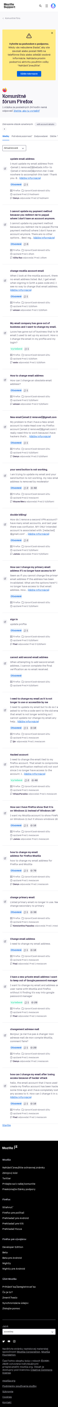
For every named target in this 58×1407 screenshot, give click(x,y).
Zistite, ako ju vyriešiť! (27, 110)
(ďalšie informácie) (30, 178)
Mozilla (9, 1148)
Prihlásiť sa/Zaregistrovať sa (19, 1286)
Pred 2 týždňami (40, 404)
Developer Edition (12, 1247)
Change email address (22, 938)
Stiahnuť (7, 1207)
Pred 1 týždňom (39, 310)
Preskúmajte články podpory (18, 1189)
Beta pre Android (12, 1257)
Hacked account (19, 754)
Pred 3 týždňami (37, 644)
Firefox (16, 190)
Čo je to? (7, 1292)
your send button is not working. (29, 469)
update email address (22, 158)
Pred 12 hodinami (40, 198)
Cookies (7, 1397)
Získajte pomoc (11, 1308)
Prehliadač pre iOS (12, 1223)
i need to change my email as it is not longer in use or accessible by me (31, 700)
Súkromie (7, 1391)
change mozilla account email (27, 270)
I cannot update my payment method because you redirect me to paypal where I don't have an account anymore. (32, 215)
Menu (46, 5)
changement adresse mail (24, 1029)
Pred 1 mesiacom (36, 741)
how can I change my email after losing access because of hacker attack (32, 1076)
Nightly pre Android (13, 1268)
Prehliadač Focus (12, 1229)
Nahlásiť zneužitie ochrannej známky (23, 1167)
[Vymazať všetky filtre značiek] (4, 129)
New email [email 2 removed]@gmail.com (33, 417)
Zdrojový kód (9, 1173)
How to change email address (27, 375)
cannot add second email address (29, 657)
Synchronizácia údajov (15, 1303)
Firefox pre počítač (13, 1212)
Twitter (6, 1178)
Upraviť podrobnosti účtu (37, 190)
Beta (5, 1252)
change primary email (22, 897)
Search (40, 5)
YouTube (9, 1341)
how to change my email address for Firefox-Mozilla (25, 854)
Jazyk (5, 1326)
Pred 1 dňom (40, 258)
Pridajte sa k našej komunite (18, 1183)
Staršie (6, 1125)
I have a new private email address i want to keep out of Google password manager (33, 978)
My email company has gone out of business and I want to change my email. (33, 325)
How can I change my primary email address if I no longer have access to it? (32, 569)
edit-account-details (45, 124)
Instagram (14, 1341)
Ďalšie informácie (29, 74)
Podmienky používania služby (19, 1386)
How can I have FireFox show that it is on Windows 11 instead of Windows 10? (32, 809)
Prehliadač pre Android (15, 1218)
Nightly (6, 1263)
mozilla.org (8, 1380)
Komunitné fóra (12, 18)
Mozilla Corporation (28, 1351)
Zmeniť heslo (9, 1297)
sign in (14, 619)
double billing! (18, 514)
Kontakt (6, 1402)
